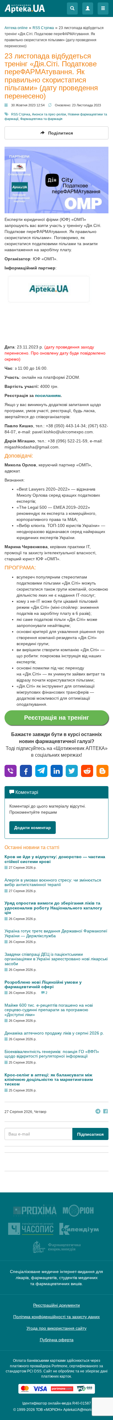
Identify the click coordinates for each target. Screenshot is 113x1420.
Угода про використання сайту (56, 1328)
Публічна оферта (57, 1339)
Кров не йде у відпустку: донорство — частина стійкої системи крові (55, 859)
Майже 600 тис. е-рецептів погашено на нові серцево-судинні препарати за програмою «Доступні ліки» (49, 1010)
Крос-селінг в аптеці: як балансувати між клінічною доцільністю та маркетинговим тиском (49, 1079)
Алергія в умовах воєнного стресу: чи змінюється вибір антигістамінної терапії (53, 882)
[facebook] (26, 770)
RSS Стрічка (20, 114)
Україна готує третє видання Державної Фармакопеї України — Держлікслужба (56, 933)
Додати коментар (32, 827)
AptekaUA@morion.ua (81, 1410)
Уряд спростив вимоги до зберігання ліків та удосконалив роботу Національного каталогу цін (53, 908)
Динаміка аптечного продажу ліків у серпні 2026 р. (54, 1033)
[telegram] (41, 770)
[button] (72, 8)
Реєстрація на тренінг (56, 717)
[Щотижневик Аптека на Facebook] (105, 1112)
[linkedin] (57, 770)
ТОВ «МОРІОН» (49, 1410)
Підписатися (90, 1134)
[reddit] (87, 770)
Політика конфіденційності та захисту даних (56, 1316)
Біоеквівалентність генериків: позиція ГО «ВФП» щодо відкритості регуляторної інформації (52, 1053)
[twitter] (72, 770)
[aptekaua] (102, 770)
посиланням (48, 395)
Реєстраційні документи (56, 1305)
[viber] (11, 770)
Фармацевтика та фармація (41, 119)
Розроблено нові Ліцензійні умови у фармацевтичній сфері (43, 984)
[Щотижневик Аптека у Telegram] (98, 1112)
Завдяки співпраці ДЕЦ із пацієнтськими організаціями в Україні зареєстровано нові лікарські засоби (56, 959)
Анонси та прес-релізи (49, 114)
